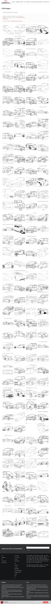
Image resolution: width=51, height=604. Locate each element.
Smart (29, 562)
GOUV (27, 566)
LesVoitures (4, 17)
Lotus (35, 559)
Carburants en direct (42, 566)
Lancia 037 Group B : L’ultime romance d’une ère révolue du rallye (37, 586)
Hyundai (30, 558)
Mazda (41, 559)
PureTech (37, 566)
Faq (2, 559)
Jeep (37, 558)
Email (27, 546)
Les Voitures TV (17, 555)
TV (28, 582)
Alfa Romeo (30, 555)
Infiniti (33, 558)
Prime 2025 (30, 566)
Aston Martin (37, 555)
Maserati (38, 559)
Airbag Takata (34, 566)
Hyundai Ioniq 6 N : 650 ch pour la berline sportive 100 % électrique (11, 586)
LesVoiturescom (22, 17)
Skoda (27, 562)
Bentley (42, 555)
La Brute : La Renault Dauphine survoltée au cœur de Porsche (36, 584)
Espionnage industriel (18, 572)
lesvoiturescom (5, 18)
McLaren (43, 559)
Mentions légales (4, 562)
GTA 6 (15, 563)
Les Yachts (16, 559)
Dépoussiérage (17, 568)
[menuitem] (13, 2)
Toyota (34, 562)
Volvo (41, 562)
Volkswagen (37, 562)
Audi (40, 555)
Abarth (28, 555)
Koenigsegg (41, 558)
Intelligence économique (18, 570)
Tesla (32, 562)
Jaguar (35, 558)
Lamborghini (45, 558)
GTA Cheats (16, 565)
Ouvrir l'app (45, 602)
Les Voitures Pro (17, 557)
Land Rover (30, 559)
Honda (27, 558)
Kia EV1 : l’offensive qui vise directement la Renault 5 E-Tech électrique (12, 590)
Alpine (34, 555)
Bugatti (47, 555)
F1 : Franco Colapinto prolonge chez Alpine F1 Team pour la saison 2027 (12, 584)
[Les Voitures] (6, 1)
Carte (2, 555)
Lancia (27, 559)
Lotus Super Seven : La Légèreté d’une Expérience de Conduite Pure (37, 595)
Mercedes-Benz (47, 559)
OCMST (15, 575)
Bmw (44, 555)
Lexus (33, 559)
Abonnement (3, 557)
